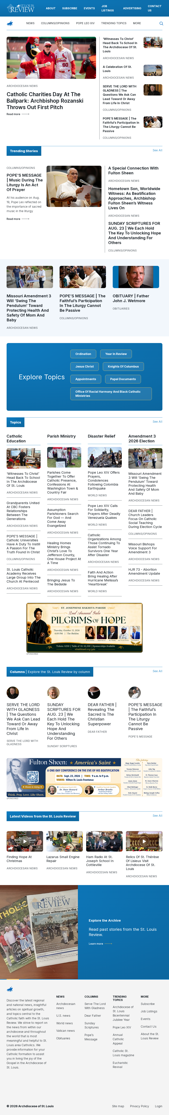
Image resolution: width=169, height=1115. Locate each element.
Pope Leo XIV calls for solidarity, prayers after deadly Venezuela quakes (104, 512)
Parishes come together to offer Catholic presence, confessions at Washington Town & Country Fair (62, 482)
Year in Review (116, 354)
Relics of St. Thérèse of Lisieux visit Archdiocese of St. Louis (142, 863)
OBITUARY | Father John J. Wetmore (131, 298)
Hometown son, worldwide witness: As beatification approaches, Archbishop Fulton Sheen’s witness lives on (134, 198)
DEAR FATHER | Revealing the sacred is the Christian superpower (102, 714)
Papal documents (123, 379)
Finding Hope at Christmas (19, 859)
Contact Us (148, 1026)
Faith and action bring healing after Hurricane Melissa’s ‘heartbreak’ (103, 578)
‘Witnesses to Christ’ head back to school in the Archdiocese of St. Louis (23, 480)
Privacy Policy (139, 1106)
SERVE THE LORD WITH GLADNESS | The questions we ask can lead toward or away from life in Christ (119, 95)
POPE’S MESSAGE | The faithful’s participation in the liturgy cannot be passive (82, 303)
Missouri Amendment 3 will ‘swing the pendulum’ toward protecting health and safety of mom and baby (29, 308)
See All (157, 150)
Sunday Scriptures (62, 746)
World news (97, 495)
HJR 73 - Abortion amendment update (144, 571)
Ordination (83, 354)
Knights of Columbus (123, 366)
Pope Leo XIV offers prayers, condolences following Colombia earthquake (104, 480)
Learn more (96, 943)
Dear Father (97, 731)
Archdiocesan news (22, 86)
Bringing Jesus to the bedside (61, 582)
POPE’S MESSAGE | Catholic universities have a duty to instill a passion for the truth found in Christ (23, 544)
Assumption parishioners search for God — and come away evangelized (62, 518)
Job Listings (149, 1011)
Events (89, 8)
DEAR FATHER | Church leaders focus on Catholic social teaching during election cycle (145, 519)
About (51, 8)
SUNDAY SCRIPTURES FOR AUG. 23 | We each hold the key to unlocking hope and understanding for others (134, 233)
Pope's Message (140, 736)
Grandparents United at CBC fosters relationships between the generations (23, 511)
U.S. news (63, 1015)
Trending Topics (113, 23)
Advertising (132, 8)
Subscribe (69, 8)
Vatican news (65, 1030)
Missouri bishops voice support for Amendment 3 (142, 548)
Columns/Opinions (55, 23)
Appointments (85, 379)
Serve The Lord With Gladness (22, 742)
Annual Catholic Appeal (118, 1039)
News (30, 23)
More (137, 23)
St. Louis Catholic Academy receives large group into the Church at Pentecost (24, 575)
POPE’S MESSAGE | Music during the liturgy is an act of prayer (25, 182)
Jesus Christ (84, 366)
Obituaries (121, 308)
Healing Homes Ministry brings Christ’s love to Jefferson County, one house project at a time (64, 553)
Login (158, 1106)
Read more (13, 114)
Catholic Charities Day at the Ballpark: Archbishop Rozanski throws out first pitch (45, 100)
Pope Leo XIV (85, 23)
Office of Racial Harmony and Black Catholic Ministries (108, 394)
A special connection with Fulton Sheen (133, 170)
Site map (118, 1106)
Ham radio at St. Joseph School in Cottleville (100, 861)
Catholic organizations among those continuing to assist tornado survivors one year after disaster (104, 545)
